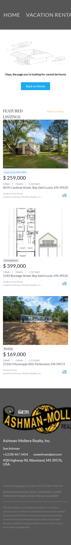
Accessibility (52, 495)
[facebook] (6, 473)
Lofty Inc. (20, 485)
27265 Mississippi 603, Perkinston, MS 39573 (34, 364)
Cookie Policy (45, 491)
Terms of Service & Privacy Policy (19, 491)
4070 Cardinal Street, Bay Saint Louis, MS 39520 (35, 187)
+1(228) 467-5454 (15, 454)
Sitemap (40, 495)
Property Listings (25, 495)
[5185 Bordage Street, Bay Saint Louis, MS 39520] (35, 232)
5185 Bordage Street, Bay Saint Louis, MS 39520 (35, 275)
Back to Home (35, 86)
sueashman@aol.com (47, 454)
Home (12, 15)
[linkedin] (14, 473)
